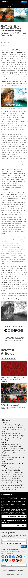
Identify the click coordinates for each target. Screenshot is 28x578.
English (3, 468)
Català (7, 487)
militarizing (4, 282)
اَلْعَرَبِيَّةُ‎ (14, 481)
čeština (11, 476)
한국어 (19, 481)
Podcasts (18, 4)
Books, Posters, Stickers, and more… (13, 463)
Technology (5, 429)
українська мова (14, 485)
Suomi (4, 45)
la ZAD (22, 219)
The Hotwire (10, 459)
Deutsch (21, 468)
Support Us (24, 1)
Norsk (3, 489)
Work (15, 446)
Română (4, 483)
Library (7, 4)
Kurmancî (22, 487)
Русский (4, 472)
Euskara (17, 476)
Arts (2, 425)
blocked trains (12, 241)
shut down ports (13, 181)
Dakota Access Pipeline (8, 194)
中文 (14, 474)
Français (4, 470)
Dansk (19, 483)
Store (23, 4)
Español (9, 468)
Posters (15, 433)
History (9, 427)
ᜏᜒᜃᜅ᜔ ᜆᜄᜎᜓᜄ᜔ (11, 489)
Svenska (14, 483)
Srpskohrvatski (6, 481)
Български (8, 474)
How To (15, 427)
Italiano (15, 468)
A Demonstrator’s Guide (18, 429)
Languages (9, 6)
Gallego (15, 487)
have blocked (12, 249)
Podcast (4, 455)
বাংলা (9, 483)
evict (2, 270)
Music (9, 436)
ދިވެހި (11, 487)
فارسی (9, 478)
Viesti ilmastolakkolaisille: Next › (14, 340)
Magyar (23, 476)
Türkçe (3, 478)
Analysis (15, 425)
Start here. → (21, 525)
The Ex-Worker (6, 457)
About (15, 6)
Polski (10, 472)
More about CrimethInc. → (17, 516)
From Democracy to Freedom (11, 444)
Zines (3, 433)
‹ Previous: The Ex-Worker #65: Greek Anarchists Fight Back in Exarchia (14, 337)
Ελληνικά (16, 472)
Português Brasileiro (15, 470)
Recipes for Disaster (16, 448)
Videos (3, 436)
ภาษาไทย (4, 485)
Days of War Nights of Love (10, 451)
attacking (17, 284)
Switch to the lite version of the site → (14, 570)
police (8, 270)
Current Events (7, 42)
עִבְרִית (24, 483)
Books (2, 4)
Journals (9, 433)
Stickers (21, 433)
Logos (14, 436)
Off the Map (17, 453)
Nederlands (16, 478)
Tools (12, 4)
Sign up (23, 546)
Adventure (8, 425)
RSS (8, 423)
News (20, 427)
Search (3, 6)
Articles (4, 423)
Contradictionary (7, 446)
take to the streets (17, 52)
